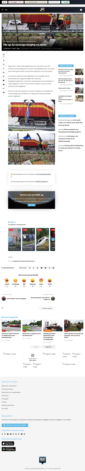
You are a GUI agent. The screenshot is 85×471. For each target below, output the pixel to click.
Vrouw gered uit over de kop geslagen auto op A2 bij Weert (73, 335)
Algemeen (8, 48)
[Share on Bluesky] (4, 80)
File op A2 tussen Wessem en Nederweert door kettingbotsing (10, 335)
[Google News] (11, 434)
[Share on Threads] (4, 76)
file (19, 261)
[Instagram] (13, 434)
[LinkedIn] (16, 434)
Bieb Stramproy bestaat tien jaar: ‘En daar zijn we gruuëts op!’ (65, 80)
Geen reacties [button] (48, 308)
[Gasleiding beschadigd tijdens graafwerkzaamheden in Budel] (79, 98)
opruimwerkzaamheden (28, 261)
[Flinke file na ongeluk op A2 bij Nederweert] (32, 325)
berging (15, 261)
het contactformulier (44, 174)
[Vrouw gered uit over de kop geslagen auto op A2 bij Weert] (73, 325)
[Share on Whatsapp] (4, 68)
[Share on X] (4, 64)
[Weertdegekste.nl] (42, 10)
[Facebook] (2, 434)
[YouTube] (8, 434)
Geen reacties (47, 48)
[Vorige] (10, 239)
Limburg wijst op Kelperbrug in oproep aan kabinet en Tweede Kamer (70, 148)
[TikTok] (24, 434)
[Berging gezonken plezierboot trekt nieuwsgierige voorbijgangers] (53, 325)
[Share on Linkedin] (4, 72)
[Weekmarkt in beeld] (79, 90)
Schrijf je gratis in (42, 181)
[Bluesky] (22, 434)
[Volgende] (53, 239)
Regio (18, 48)
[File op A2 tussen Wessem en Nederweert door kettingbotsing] (11, 325)
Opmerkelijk (48, 330)
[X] (5, 434)
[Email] (4, 84)
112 (4, 330)
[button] (3, 9)
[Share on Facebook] (4, 60)
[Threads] (19, 434)
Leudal (14, 48)
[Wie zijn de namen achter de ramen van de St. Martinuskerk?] (79, 72)
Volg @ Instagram (33, 359)
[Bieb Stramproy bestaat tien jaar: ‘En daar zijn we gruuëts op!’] (79, 81)
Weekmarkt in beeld (64, 88)
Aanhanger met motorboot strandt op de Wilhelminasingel (68, 138)
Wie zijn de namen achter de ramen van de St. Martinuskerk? (65, 71)
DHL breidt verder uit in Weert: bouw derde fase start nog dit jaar (70, 122)
